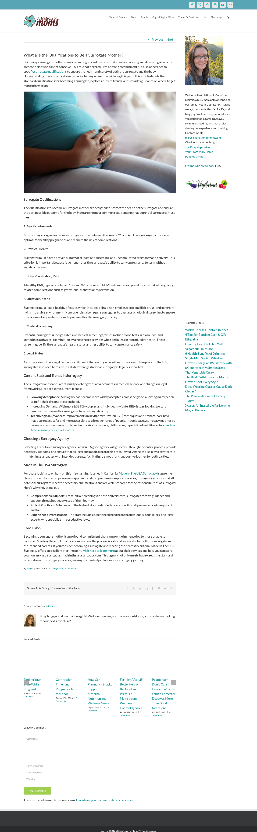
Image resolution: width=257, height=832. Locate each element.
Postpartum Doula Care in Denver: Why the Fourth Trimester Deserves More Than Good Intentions (163, 694)
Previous (157, 39)
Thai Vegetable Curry (199, 372)
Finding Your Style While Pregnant (32, 684)
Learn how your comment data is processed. (105, 800)
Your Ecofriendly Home (199, 151)
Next (170, 39)
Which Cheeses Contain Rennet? (207, 330)
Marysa (29, 568)
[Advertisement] (209, 260)
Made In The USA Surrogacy (138, 473)
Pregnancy (58, 568)
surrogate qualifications (50, 71)
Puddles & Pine (194, 156)
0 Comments (71, 568)
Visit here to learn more (98, 550)
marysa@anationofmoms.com (203, 137)
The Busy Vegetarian (197, 147)
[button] (228, 17)
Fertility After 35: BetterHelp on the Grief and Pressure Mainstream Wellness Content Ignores (132, 694)
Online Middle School (200, 166)
